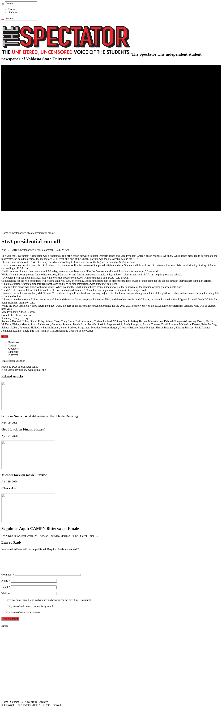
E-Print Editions (17, 69)
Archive (12, 12)
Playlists (19, 175)
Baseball (20, 131)
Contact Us (21, 197)
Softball (19, 141)
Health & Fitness (24, 122)
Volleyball (20, 147)
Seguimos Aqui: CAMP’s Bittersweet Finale (40, 528)
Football (19, 128)
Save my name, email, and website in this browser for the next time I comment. (49, 600)
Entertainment (16, 156)
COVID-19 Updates (26, 81)
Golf (17, 150)
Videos (19, 172)
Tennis (19, 153)
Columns (20, 94)
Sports (11, 119)
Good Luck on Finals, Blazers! (23, 429)
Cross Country (23, 125)
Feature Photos (23, 181)
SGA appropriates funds (19, 366)
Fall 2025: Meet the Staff (28, 200)
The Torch (14, 187)
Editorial (20, 88)
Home (11, 9)
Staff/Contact (15, 194)
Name (5, 580)
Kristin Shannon (16, 360)
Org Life (20, 113)
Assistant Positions (25, 203)
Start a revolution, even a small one (23, 369)
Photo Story (21, 184)
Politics (19, 78)
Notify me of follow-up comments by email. (30, 606)
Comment (7, 574)
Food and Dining (24, 109)
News (11, 72)
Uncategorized (18, 232)
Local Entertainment (26, 169)
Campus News (23, 106)
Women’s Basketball (26, 138)
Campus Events (23, 103)
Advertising (30, 701)
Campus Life (15, 100)
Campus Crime (23, 75)
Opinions (13, 84)
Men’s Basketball (24, 134)
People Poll (21, 91)
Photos (12, 178)
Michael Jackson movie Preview (24, 475)
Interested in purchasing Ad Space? (34, 209)
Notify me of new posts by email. (24, 612)
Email (5, 587)
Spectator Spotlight (25, 116)
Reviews (20, 162)
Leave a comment (44, 249)
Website (5, 593)
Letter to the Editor (25, 97)
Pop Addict (21, 166)
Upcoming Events (18, 191)
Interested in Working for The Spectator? (37, 206)
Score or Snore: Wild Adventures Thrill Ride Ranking (39, 416)
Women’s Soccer (24, 144)
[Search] (2, 4)
